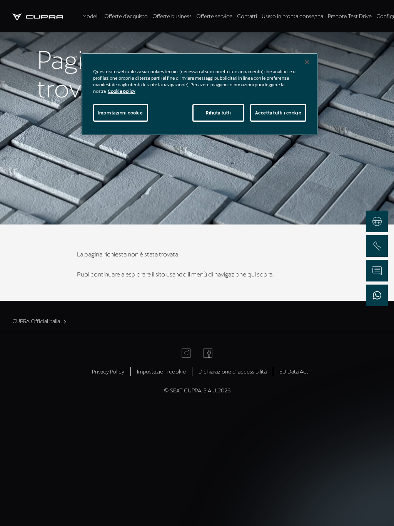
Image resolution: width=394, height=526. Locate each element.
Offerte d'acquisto (126, 16)
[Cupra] (46, 16)
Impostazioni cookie (120, 112)
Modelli (91, 16)
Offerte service (214, 16)
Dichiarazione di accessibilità (233, 371)
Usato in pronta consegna (292, 16)
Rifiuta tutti (218, 112)
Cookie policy (121, 91)
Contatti (247, 16)
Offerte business (172, 16)
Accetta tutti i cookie (278, 112)
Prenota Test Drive (350, 16)
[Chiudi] (307, 62)
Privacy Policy (108, 371)
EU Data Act (293, 371)
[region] (200, 94)
